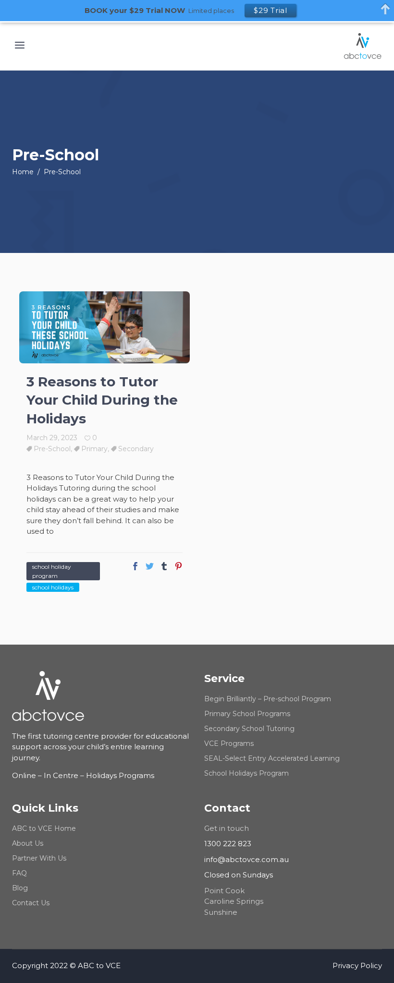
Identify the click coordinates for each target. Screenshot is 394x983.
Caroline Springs (233, 901)
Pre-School (52, 448)
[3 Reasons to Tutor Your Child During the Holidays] (104, 327)
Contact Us (30, 903)
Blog (20, 888)
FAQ (19, 873)
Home (23, 172)
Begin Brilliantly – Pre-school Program (267, 699)
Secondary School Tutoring (249, 728)
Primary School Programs (247, 713)
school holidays (53, 587)
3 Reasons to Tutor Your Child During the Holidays (102, 400)
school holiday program (51, 571)
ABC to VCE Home (44, 828)
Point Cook (224, 890)
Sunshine (220, 912)
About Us (27, 843)
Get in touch (226, 828)
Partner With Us (39, 858)
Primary (94, 448)
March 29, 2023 (51, 437)
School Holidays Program (246, 773)
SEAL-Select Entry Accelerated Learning (272, 758)
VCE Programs (229, 743)
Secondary (136, 448)
